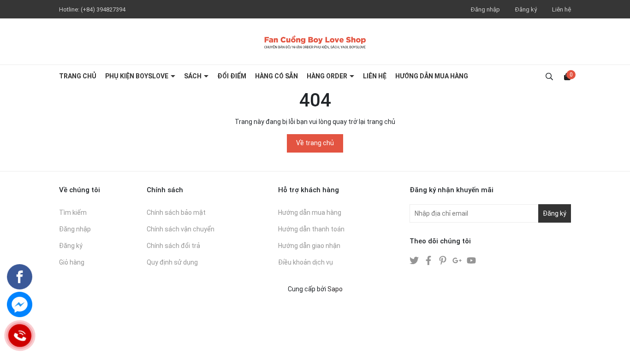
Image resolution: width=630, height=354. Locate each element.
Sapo (335, 289)
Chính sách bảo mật (176, 212)
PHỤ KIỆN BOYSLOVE (137, 76)
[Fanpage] (19, 276)
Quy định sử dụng (172, 262)
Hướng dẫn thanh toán (311, 229)
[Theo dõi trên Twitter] (415, 260)
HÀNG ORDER (328, 76)
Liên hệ (561, 9)
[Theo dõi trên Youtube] (471, 260)
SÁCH (193, 76)
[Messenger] (19, 304)
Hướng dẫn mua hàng (309, 212)
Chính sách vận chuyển (180, 229)
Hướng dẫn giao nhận (309, 245)
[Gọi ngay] (20, 336)
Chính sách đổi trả (173, 245)
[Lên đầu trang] (614, 338)
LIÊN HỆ (374, 76)
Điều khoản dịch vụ (305, 262)
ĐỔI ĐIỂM (231, 76)
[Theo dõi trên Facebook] (429, 260)
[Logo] (315, 41)
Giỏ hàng (71, 262)
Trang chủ (77, 76)
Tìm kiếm (73, 212)
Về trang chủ (315, 143)
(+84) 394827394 (103, 9)
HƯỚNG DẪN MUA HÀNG (431, 76)
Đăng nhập (485, 9)
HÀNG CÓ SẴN (276, 76)
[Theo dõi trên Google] (457, 260)
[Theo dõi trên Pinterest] (443, 260)
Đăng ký (526, 9)
